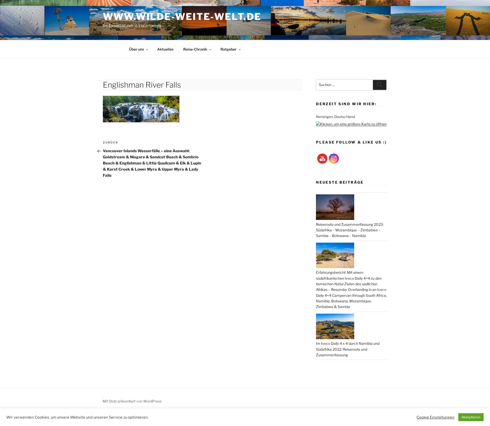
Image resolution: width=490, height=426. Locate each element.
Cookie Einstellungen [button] (435, 417)
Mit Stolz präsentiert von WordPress (132, 401)
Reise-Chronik (195, 49)
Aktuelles (165, 49)
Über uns (136, 49)
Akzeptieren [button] (471, 417)
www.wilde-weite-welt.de (182, 16)
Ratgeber (228, 49)
